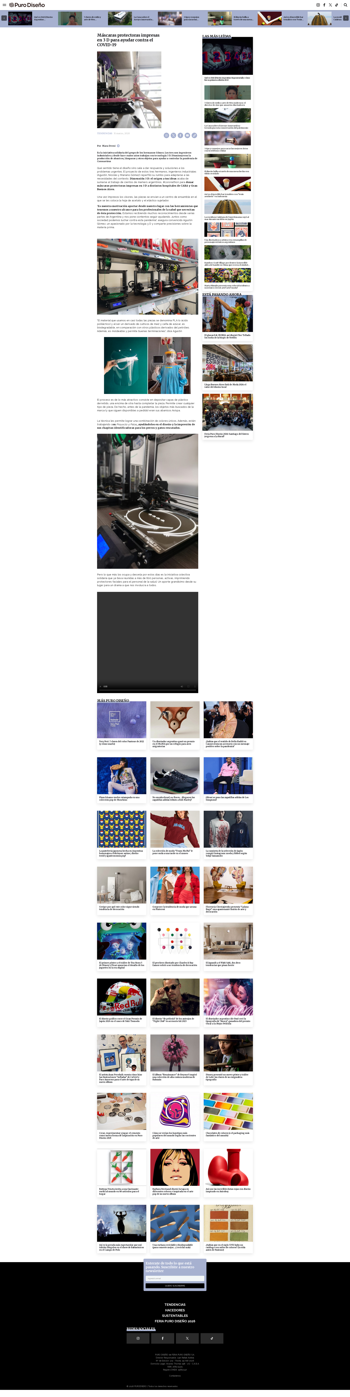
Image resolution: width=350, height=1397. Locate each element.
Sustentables (181, 5)
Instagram (319, 5)
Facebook (325, 5)
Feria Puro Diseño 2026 (207, 5)
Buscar (345, 5)
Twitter (331, 5)
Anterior (4, 18)
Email (187, 135)
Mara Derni (109, 146)
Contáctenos (175, 1376)
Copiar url (194, 135)
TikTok (337, 5)
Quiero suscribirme (175, 1286)
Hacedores (162, 5)
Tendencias (145, 5)
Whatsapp (166, 135)
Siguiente (346, 18)
